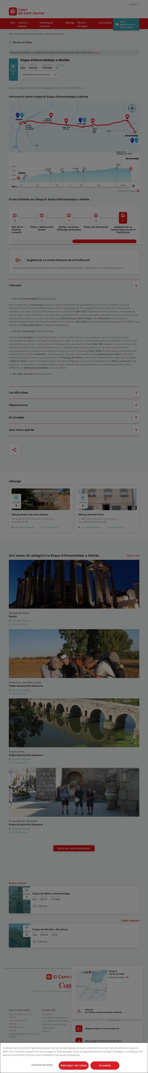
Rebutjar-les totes (74, 1065)
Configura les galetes (42, 1065)
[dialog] (74, 1058)
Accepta (105, 1065)
